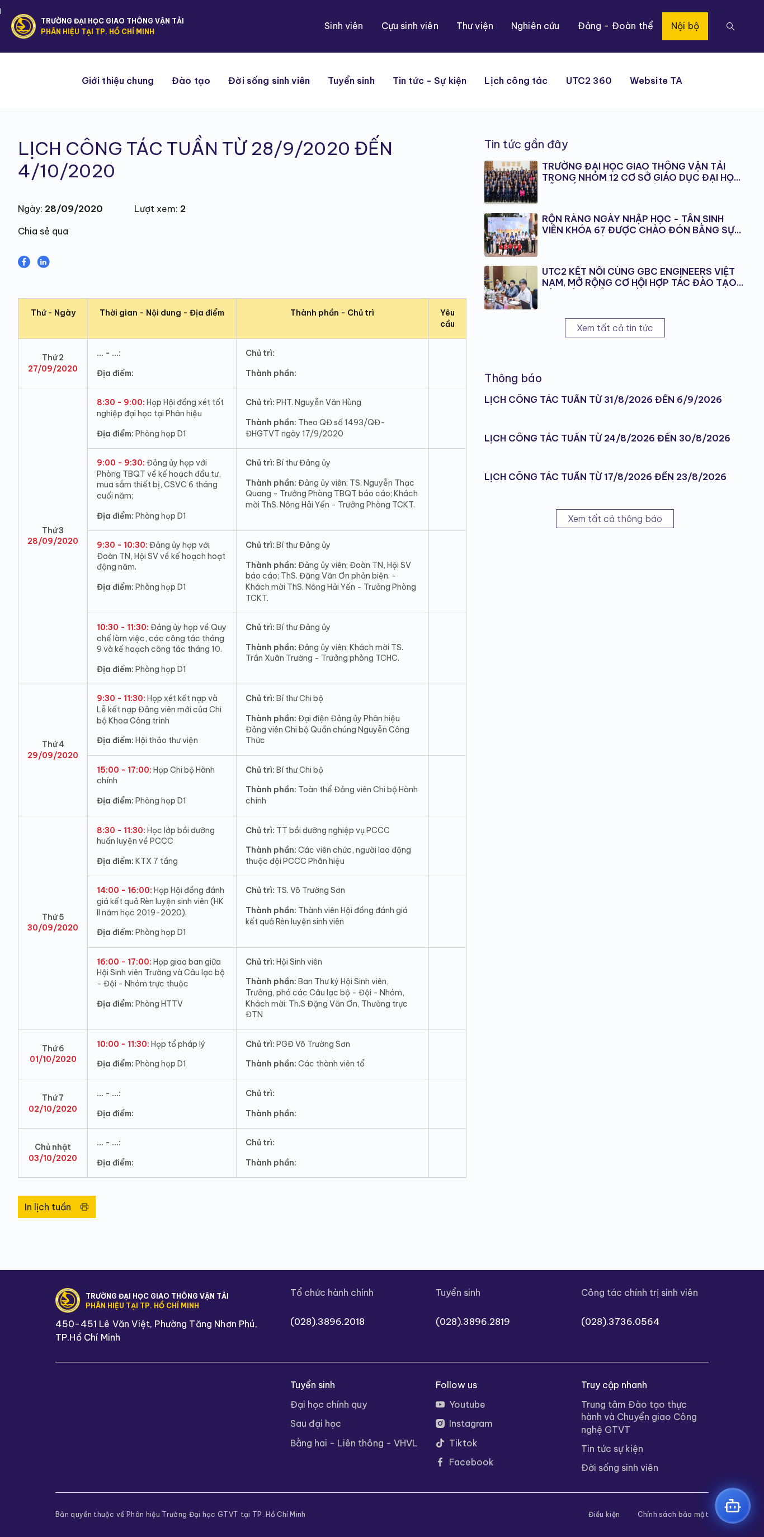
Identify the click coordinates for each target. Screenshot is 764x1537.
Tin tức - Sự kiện (430, 80)
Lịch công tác (516, 80)
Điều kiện (604, 1515)
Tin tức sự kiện (612, 1448)
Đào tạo (191, 80)
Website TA (656, 80)
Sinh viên (343, 25)
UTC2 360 (589, 80)
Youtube (467, 1404)
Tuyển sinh (351, 80)
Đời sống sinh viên (269, 80)
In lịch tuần (48, 1206)
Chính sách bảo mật (673, 1515)
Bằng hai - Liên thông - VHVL (354, 1443)
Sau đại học (315, 1423)
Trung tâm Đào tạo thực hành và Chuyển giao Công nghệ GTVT (639, 1417)
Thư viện (474, 25)
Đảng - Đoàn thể (615, 25)
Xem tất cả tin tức (615, 327)
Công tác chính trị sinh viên (639, 1292)
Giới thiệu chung (118, 80)
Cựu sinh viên (409, 25)
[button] (730, 26)
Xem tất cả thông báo (615, 518)
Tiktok (463, 1443)
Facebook (471, 1462)
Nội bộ (685, 25)
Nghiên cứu (535, 25)
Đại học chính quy (328, 1404)
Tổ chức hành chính (332, 1292)
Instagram (471, 1423)
